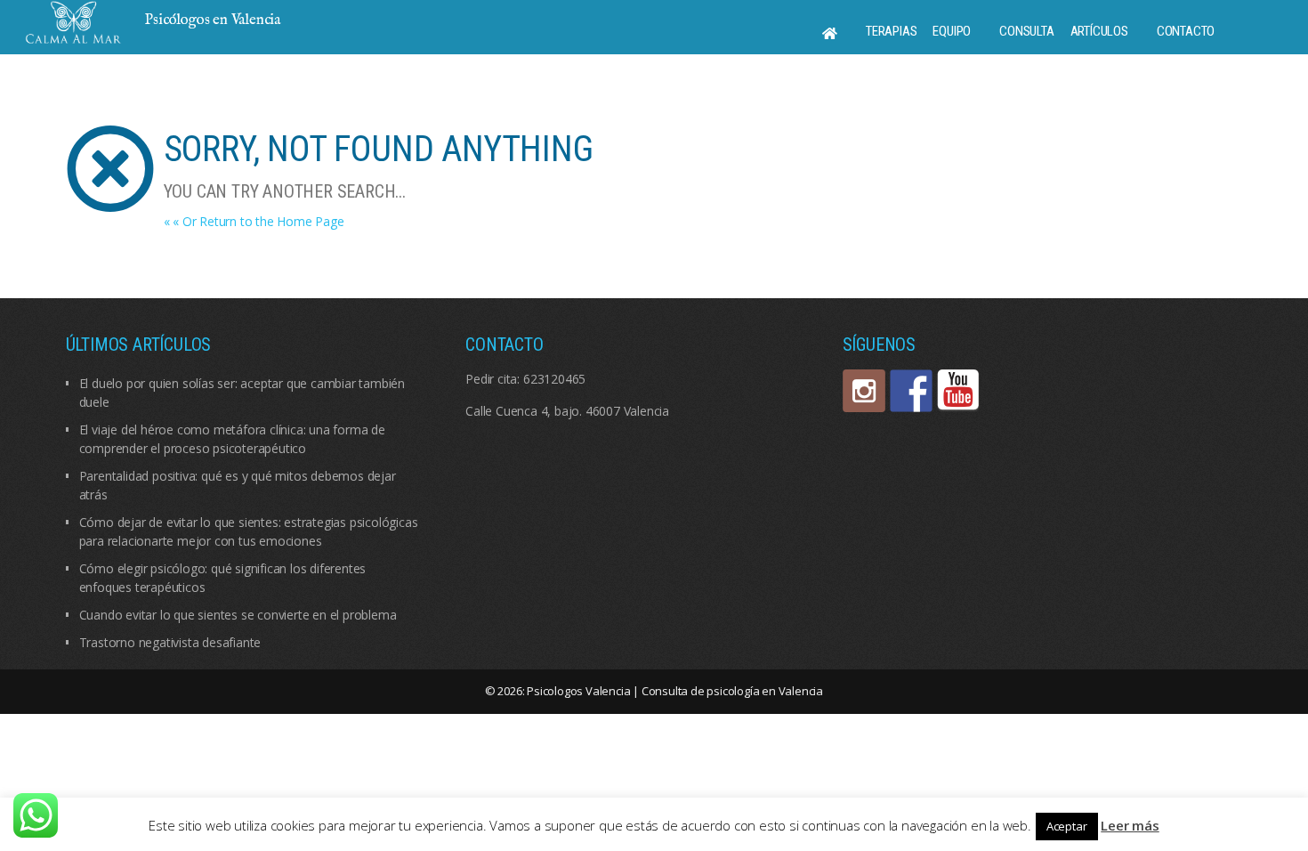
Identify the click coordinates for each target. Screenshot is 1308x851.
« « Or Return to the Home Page (254, 221)
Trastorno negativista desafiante (170, 642)
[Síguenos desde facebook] (911, 390)
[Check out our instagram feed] (864, 390)
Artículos (1099, 31)
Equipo (952, 31)
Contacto (1186, 31)
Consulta (1026, 31)
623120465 (554, 378)
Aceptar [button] (1066, 826)
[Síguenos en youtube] (958, 390)
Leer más (1130, 825)
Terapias (891, 31)
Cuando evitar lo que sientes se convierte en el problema (238, 614)
